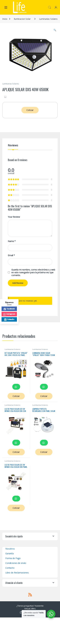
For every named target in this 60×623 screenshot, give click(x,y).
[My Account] (56, 7)
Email (11, 255)
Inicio (4, 18)
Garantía (9, 553)
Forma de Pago (13, 558)
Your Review (14, 216)
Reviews (13, 145)
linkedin (10, 319)
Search (49, 7)
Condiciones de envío (15, 563)
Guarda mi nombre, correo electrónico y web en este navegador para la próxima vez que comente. (33, 272)
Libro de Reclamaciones (17, 572)
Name (12, 241)
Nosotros (10, 548)
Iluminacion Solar (22, 18)
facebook (11, 308)
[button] (55, 30)
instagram (10, 314)
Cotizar (29, 110)
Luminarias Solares (48, 18)
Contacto (9, 567)
